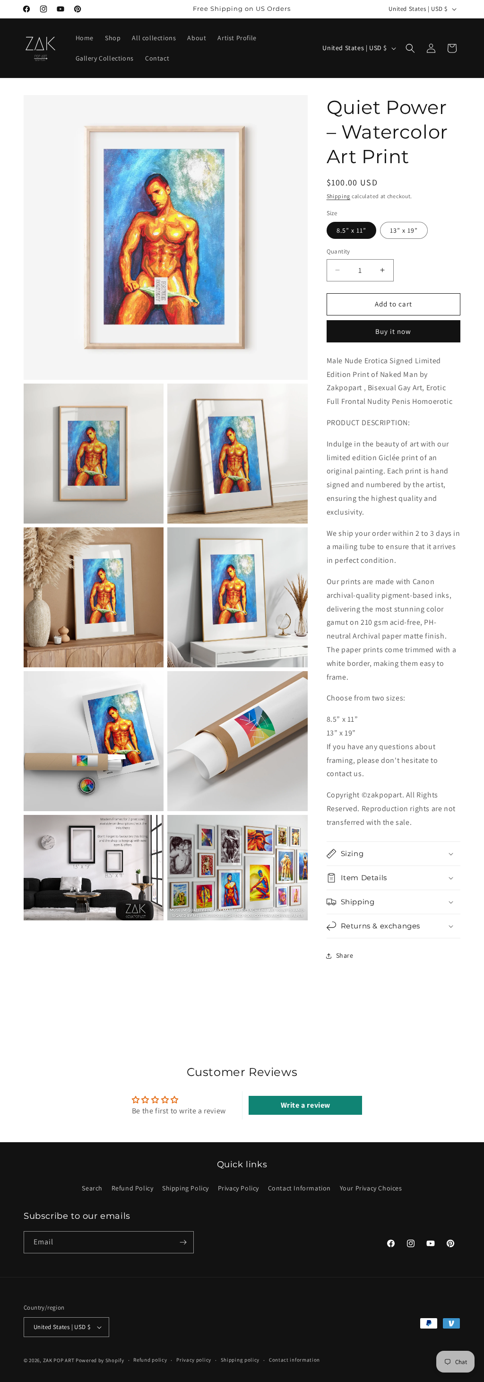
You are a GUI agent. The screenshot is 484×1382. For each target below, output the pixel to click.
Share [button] (345, 955)
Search (92, 1188)
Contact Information (299, 1188)
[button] (410, 48)
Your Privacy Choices (371, 1188)
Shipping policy (240, 1359)
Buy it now (393, 331)
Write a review (305, 1105)
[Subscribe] (183, 1242)
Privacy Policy (238, 1188)
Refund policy (150, 1359)
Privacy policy (193, 1359)
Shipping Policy (185, 1188)
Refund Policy (133, 1188)
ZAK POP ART (59, 1360)
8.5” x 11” (351, 230)
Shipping (339, 196)
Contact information (294, 1359)
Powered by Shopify (100, 1360)
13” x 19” (404, 230)
